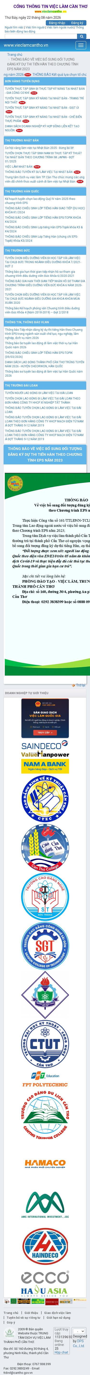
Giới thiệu (31, 1313)
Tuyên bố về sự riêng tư (23, 1317)
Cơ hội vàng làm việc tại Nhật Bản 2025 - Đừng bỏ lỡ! (39, 148)
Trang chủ (14, 55)
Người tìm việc (14, 27)
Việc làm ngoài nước (60, 27)
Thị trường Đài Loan (21, 385)
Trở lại (80, 685)
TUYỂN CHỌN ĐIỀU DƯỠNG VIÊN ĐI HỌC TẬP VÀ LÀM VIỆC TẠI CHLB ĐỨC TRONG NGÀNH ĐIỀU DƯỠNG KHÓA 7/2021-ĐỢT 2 (43, 262)
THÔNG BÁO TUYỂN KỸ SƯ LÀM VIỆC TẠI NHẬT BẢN (39, 172)
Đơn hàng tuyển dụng (22, 81)
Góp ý (11, 1322)
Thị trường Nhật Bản (22, 140)
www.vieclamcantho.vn (26, 45)
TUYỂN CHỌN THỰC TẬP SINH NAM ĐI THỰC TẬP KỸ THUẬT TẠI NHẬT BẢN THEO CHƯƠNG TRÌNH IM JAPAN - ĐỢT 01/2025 (43, 157)
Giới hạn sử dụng (58, 1317)
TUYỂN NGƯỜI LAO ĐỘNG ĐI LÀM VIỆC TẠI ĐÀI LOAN (39, 393)
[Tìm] (81, 36)
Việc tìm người (35, 27)
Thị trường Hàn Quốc (22, 191)
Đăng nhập (57, 23)
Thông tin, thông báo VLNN (27, 322)
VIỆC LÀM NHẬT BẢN (19, 166)
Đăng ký (77, 23)
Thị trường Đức (17, 250)
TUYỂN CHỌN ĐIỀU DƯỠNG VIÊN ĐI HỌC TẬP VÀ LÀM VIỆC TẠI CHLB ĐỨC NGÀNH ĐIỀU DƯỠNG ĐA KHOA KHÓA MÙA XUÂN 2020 (42, 298)
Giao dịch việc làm (57, 1313)
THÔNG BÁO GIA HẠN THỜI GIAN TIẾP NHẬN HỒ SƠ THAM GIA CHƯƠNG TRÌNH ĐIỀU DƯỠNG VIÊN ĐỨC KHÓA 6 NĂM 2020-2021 (45, 285)
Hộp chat (61, 1352)
